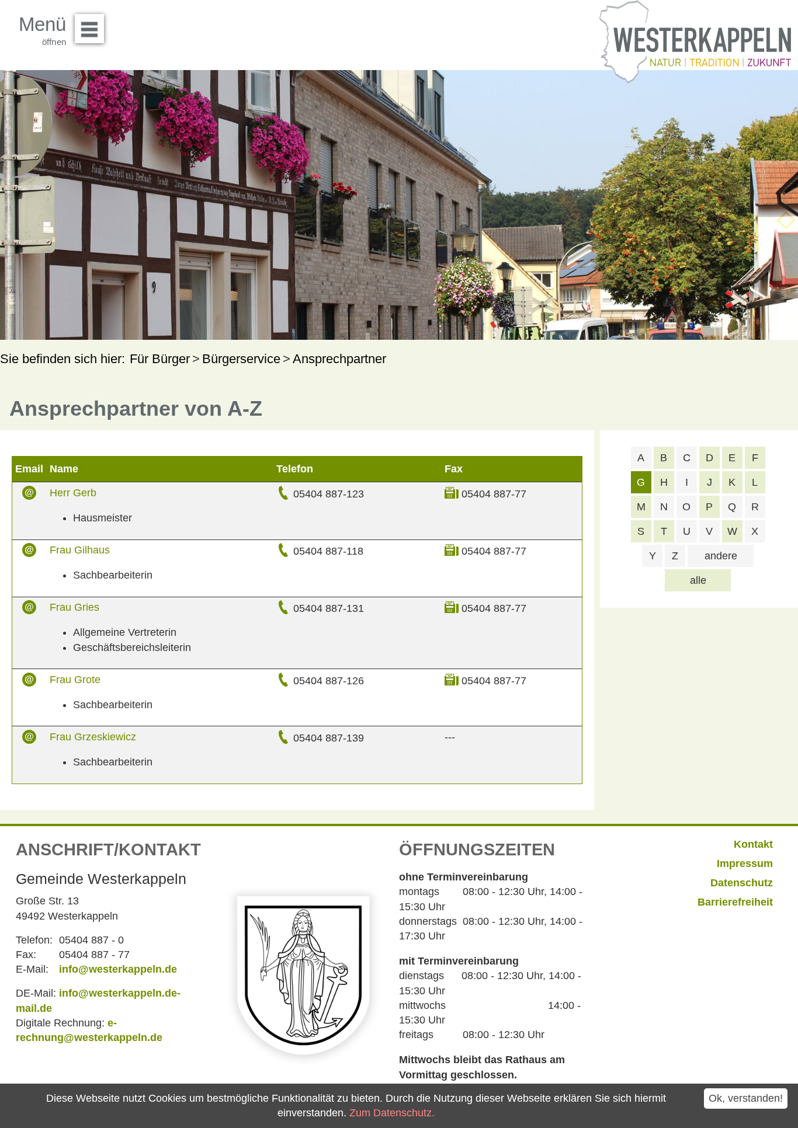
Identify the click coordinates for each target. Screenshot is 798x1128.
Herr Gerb (73, 493)
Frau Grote (75, 679)
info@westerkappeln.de (118, 969)
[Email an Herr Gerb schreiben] (29, 494)
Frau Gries (74, 607)
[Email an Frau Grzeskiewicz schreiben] (29, 738)
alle (698, 580)
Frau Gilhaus (80, 550)
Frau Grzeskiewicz (93, 737)
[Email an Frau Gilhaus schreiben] (29, 551)
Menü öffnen (89, 28)
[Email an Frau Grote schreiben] (29, 681)
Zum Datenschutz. (392, 1113)
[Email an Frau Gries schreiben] (29, 609)
